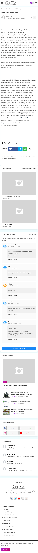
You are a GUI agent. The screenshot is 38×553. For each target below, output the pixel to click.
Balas (10, 259)
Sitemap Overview (9, 527)
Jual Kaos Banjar (9, 515)
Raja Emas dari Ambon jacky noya (21, 401)
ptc (8, 266)
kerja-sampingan (13, 245)
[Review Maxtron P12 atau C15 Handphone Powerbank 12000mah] (6, 395)
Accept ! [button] (5, 549)
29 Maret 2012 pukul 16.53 (14, 268)
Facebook (14, 149)
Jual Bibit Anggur (9, 512)
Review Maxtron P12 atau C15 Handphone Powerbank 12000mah (21, 393)
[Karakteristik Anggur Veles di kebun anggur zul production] (6, 412)
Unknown (10, 284)
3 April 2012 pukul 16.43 (13, 285)
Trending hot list (8, 529)
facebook (12, 428)
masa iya (10, 302)
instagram (12, 433)
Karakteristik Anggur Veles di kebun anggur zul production (21, 410)
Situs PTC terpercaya (28, 118)
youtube (28, 433)
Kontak (6, 509)
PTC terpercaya (7, 224)
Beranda (3, 9)
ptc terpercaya (11, 9)
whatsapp (28, 428)
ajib (8, 321)
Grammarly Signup (9, 532)
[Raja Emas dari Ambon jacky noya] (6, 403)
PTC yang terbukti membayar (11, 196)
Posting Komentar (19, 348)
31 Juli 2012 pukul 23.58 (13, 303)
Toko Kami (7, 520)
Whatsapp (25, 149)
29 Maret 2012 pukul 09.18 (14, 246)
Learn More (4, 545)
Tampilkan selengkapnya (28, 168)
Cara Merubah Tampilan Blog (15, 385)
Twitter (20, 149)
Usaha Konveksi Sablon (10, 517)
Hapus (15, 259)
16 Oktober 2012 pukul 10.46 (14, 323)
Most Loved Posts (9, 535)
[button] (36, 3)
